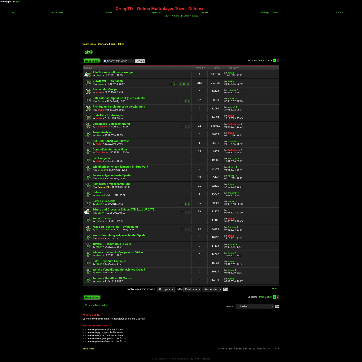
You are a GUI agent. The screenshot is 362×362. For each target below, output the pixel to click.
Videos (97, 192)
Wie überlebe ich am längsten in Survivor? (120, 166)
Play (12, 13)
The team (222, 349)
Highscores (156, 13)
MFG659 (102, 170)
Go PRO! (338, 13)
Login (17, 1)
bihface (231, 167)
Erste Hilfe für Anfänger (108, 115)
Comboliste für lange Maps (110, 149)
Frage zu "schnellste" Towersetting (115, 226)
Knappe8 (232, 141)
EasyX (101, 101)
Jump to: (229, 306)
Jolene (101, 178)
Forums (204, 13)
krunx (99, 92)
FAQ (166, 16)
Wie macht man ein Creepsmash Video (118, 252)
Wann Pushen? (102, 218)
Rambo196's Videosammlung (112, 183)
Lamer (99, 221)
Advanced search (180, 16)
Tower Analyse (102, 132)
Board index (89, 44)
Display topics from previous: (142, 289)
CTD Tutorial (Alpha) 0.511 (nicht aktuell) (119, 98)
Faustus (232, 90)
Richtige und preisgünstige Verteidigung (119, 106)
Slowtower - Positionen (108, 80)
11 (188, 84)
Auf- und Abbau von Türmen (111, 140)
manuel (231, 107)
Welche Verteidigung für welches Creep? (119, 269)
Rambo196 (103, 187)
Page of (265, 60)
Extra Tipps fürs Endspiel (109, 261)
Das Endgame (102, 158)
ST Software (204, 359)
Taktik (121, 44)
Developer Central (269, 13)
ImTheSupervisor (104, 229)
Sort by (180, 289)
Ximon (99, 75)
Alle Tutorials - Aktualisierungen (113, 72)
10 (184, 84)
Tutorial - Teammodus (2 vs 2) (112, 243)
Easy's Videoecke (104, 201)
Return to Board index (96, 305)
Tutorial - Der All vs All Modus (112, 278)
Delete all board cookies (240, 349)
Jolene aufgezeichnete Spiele (112, 175)
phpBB (184, 359)
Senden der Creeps (105, 89)
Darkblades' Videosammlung (111, 123)
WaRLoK (232, 158)
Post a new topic (91, 59)
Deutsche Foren (107, 44)
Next (274, 288)
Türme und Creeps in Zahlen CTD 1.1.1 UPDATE (124, 209)
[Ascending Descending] (215, 289)
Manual (108, 13)
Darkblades (102, 126)
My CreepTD (56, 13)
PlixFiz (231, 81)
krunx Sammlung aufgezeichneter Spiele (119, 235)
